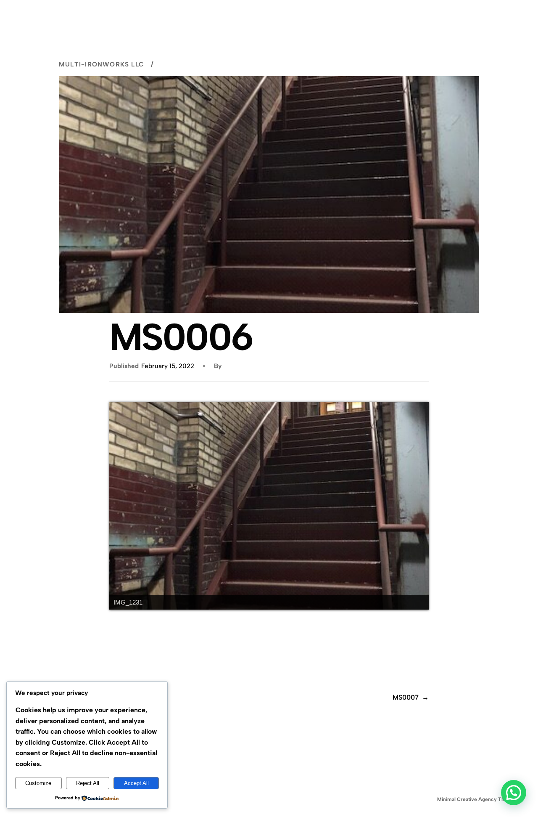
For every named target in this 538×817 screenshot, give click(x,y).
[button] (513, 792)
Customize (38, 783)
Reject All (87, 783)
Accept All (136, 783)
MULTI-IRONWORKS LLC (101, 64)
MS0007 (406, 697)
